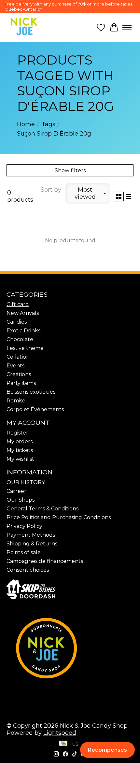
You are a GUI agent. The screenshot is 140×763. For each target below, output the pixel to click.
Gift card (18, 304)
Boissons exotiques (31, 392)
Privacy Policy (24, 526)
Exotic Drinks (23, 331)
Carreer (16, 491)
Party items (21, 383)
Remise (16, 401)
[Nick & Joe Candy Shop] (24, 26)
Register (17, 433)
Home (26, 124)
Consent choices (28, 570)
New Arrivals (23, 313)
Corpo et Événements (35, 409)
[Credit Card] (63, 743)
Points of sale (24, 552)
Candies (17, 322)
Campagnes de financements (45, 561)
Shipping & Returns (32, 544)
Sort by (51, 189)
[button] (107, 750)
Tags (48, 124)
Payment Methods (31, 535)
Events (15, 366)
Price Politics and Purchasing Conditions (59, 517)
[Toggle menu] (126, 27)
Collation (18, 357)
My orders (20, 441)
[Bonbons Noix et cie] (70, 648)
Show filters (70, 170)
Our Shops (21, 500)
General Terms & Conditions (42, 509)
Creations (19, 374)
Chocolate (20, 339)
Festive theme (25, 348)
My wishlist (20, 459)
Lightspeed (59, 732)
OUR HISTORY (26, 482)
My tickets (20, 450)
